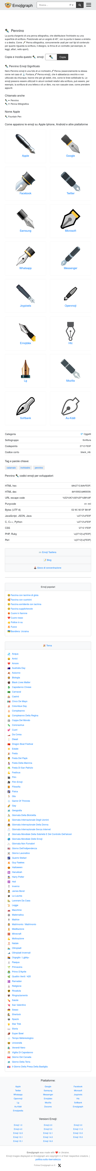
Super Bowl (16, 1033)
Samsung (25, 230)
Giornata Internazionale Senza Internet (29, 829)
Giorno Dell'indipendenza (22, 848)
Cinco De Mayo (17, 701)
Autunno (14, 672)
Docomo (48, 1106)
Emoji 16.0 (48, 1141)
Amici (13, 658)
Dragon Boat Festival (20, 743)
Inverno (14, 886)
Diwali (13, 739)
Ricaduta (14, 990)
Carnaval (14, 691)
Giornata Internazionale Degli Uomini (28, 819)
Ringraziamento (18, 995)
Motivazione (16, 938)
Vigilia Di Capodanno (20, 1052)
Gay (12, 805)
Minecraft (14, 933)
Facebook (25, 193)
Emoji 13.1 (18, 1137)
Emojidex (25, 343)
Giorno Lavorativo (19, 853)
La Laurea (15, 895)
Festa (13, 753)
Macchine (15, 909)
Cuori (12, 729)
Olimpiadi (14, 947)
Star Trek (14, 1023)
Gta (12, 796)
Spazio (13, 1019)
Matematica (16, 914)
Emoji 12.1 (48, 1133)
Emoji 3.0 (78, 1125)
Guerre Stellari (17, 857)
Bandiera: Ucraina (18, 631)
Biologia (14, 677)
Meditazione (16, 928)
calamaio (11, 467)
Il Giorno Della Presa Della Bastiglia (28, 1066)
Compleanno (16, 710)
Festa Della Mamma (20, 762)
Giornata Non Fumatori (21, 843)
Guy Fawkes (16, 862)
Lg (25, 380)
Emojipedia (18, 1110)
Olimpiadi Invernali (19, 952)
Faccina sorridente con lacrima (24, 604)
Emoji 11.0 (78, 1129)
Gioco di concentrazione (48, 567)
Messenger (70, 268)
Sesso (13, 1009)
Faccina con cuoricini (20, 599)
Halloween (15, 867)
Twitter (70, 193)
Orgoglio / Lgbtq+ (18, 957)
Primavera (15, 966)
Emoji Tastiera (48, 552)
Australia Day (16, 667)
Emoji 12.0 (18, 1133)
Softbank (25, 418)
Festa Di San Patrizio (20, 767)
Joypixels (25, 305)
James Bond (16, 890)
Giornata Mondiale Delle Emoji (25, 838)
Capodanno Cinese (19, 687)
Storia (13, 1028)
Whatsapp (25, 268)
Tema (48, 645)
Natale (13, 943)
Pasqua (14, 962)
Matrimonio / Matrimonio (22, 924)
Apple (25, 155)
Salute (13, 1000)
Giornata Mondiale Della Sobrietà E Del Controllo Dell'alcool (40, 834)
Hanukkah (15, 872)
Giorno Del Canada (19, 1056)
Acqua (13, 653)
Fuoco (12, 626)
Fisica (13, 791)
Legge (13, 905)
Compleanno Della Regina (23, 715)
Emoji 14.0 (48, 1137)
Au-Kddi (70, 418)
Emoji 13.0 (78, 1133)
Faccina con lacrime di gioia (23, 595)
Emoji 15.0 (78, 1137)
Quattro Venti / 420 (19, 976)
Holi (12, 881)
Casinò (13, 696)
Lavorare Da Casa (19, 900)
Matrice (13, 919)
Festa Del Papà (17, 758)
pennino (39, 467)
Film (12, 777)
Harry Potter (16, 876)
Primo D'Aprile (17, 971)
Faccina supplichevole (20, 608)
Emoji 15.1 (18, 1141)
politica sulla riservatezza (48, 1159)
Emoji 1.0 (18, 1125)
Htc (70, 343)
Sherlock (14, 1014)
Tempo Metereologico (21, 1038)
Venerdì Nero (16, 1047)
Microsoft (70, 230)
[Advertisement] (48, 18)
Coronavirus (16, 724)
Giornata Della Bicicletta (22, 815)
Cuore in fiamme (17, 613)
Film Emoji (15, 781)
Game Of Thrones (19, 800)
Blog (48, 559)
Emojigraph (22, 5)
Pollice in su (15, 622)
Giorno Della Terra (19, 1061)
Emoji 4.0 (18, 1129)
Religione (14, 985)
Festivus (14, 772)
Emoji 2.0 (48, 1125)
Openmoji (70, 305)
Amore (13, 663)
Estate (13, 748)
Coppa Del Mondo (19, 720)
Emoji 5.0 (48, 1129)
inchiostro (25, 467)
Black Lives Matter (19, 682)
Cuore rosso (15, 617)
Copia (62, 56)
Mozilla (70, 380)
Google (70, 155)
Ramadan (15, 981)
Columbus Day (17, 705)
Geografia (15, 810)
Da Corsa (15, 734)
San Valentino (17, 1004)
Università (15, 1042)
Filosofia (14, 786)
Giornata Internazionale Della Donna (28, 824)
